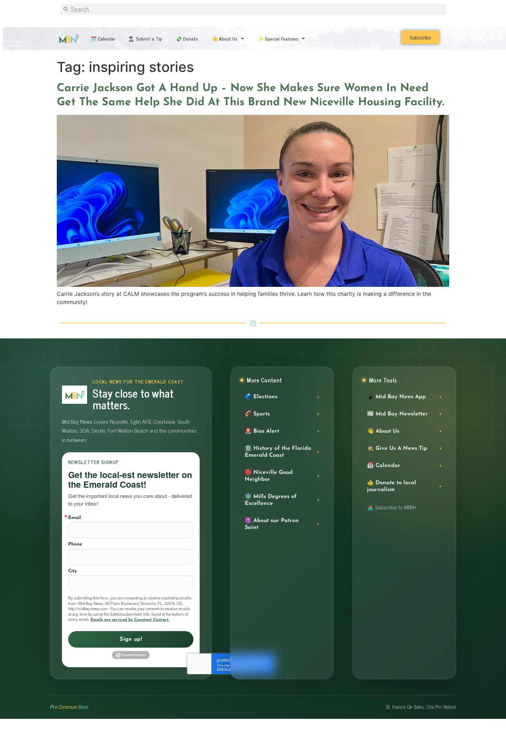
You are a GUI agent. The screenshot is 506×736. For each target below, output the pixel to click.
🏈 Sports (257, 414)
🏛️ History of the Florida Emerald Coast (278, 452)
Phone (75, 544)
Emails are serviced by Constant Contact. (130, 620)
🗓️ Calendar (103, 38)
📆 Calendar (383, 465)
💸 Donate (187, 38)
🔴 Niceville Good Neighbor (269, 476)
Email (74, 518)
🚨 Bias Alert (262, 431)
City (72, 571)
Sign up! (131, 639)
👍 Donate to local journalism (391, 486)
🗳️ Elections (261, 397)
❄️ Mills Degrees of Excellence (271, 500)
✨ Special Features (278, 38)
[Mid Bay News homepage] (74, 395)
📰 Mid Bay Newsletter (397, 414)
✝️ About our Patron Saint (272, 524)
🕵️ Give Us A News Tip (397, 448)
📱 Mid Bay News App (396, 397)
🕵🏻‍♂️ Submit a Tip (145, 38)
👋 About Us (225, 38)
